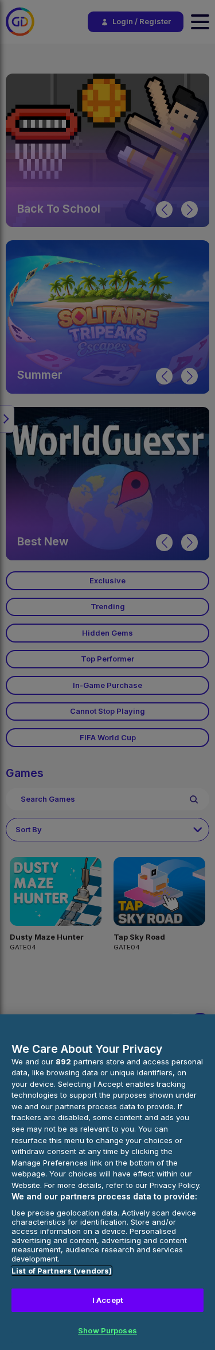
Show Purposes (107, 1330)
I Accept (107, 1300)
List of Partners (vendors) (61, 1270)
